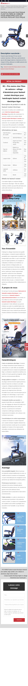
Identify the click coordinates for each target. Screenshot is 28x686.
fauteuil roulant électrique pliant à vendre (14, 67)
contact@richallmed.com (16, 344)
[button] (27, 35)
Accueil (2, 6)
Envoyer (19, 619)
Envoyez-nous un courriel (11, 74)
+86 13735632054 (16, 348)
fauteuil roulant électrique (7, 69)
